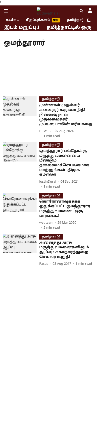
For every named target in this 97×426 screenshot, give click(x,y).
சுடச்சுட (12, 20)
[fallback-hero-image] (21, 117)
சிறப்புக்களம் (38, 20)
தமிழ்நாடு (76, 20)
